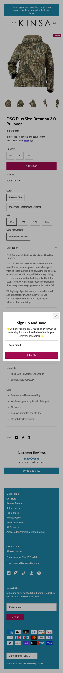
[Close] (56, 316)
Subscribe (32, 355)
